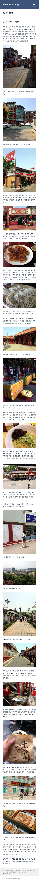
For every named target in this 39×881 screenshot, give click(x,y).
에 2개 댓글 (8, 874)
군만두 (10, 872)
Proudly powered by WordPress (11, 878)
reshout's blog (11, 4)
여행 (19, 870)
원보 (24, 870)
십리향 (24, 872)
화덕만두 (19, 872)
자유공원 (5, 872)
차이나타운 (32, 870)
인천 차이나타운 (11, 21)
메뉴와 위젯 (33, 6)
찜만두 (14, 872)
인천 (27, 870)
